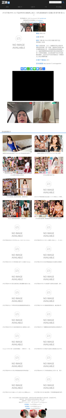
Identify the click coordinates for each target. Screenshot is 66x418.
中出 (46, 40)
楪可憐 (42, 37)
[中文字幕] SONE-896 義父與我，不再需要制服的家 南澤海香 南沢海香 (48, 392)
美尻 (55, 40)
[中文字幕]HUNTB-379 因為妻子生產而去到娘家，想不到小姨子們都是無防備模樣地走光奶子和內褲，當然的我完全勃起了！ (48, 283)
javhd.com (43, 18)
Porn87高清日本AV (35, 408)
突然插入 (39, 42)
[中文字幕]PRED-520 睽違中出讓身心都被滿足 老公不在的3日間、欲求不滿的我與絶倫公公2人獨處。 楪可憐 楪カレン (48, 348)
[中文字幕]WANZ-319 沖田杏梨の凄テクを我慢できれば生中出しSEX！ (17, 262)
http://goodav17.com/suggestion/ (52, 63)
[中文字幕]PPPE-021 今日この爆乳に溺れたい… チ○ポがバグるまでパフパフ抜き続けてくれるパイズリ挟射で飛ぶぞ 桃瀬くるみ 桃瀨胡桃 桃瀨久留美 (48, 240)
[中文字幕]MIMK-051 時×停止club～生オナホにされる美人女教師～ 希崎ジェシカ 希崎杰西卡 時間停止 (17, 240)
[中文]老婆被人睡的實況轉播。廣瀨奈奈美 (17, 196)
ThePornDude (34, 22)
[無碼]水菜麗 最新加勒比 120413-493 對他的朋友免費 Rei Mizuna (17, 153)
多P (44, 40)
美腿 (52, 40)
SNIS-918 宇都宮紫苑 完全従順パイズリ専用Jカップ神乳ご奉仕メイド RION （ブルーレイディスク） (48, 196)
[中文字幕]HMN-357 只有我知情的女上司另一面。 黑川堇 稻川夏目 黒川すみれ (48, 370)
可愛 (41, 40)
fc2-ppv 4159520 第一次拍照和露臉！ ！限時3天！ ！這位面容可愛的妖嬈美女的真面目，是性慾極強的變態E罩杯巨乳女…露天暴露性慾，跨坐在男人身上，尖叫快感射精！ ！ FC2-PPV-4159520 (17, 348)
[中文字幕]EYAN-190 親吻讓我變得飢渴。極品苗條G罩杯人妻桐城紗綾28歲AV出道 (48, 305)
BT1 (48, 60)
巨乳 (49, 40)
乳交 (58, 40)
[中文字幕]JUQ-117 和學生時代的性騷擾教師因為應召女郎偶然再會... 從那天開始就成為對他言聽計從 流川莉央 (17, 305)
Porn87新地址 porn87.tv (36, 404)
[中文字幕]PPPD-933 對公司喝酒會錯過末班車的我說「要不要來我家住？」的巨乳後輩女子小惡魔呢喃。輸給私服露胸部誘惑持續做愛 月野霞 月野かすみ (17, 370)
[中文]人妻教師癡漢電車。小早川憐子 (17, 218)
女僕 (43, 42)
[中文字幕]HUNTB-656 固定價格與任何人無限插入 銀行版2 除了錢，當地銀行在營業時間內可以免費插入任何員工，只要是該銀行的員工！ (17, 327)
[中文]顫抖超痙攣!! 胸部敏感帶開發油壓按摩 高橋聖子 (49, 218)
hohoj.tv (40, 20)
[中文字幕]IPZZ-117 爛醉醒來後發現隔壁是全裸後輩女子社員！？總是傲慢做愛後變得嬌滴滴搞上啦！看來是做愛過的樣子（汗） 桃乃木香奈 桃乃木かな (48, 327)
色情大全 (41, 22)
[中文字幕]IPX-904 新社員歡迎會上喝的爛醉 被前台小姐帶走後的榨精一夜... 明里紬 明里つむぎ (17, 283)
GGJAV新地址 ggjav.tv (35, 406)
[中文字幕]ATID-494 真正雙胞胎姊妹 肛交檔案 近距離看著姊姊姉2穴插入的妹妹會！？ (48, 262)
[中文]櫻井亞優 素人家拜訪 (17, 175)
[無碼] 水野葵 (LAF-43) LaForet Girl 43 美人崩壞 (48, 153)
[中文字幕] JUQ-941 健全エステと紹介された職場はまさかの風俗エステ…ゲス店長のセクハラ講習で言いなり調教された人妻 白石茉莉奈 (17, 392)
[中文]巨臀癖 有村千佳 (48, 175)
